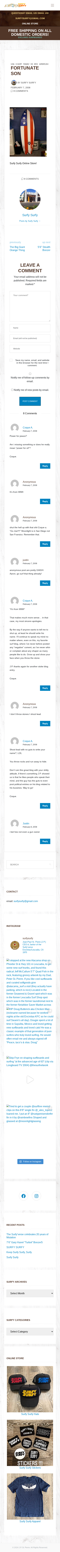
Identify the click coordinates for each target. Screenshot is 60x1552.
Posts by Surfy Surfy (29, 221)
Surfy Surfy (28, 83)
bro (36, 64)
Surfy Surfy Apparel (30, 1521)
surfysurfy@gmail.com (30, 18)
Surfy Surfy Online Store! (23, 163)
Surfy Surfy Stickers (30, 1467)
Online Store (30, 23)
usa (12, 64)
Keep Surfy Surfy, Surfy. (19, 1252)
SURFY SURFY (15, 1247)
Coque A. (28, 427)
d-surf (19, 64)
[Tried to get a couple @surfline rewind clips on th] (30, 1128)
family (26, 64)
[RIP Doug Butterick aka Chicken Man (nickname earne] (30, 1031)
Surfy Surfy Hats (30, 1414)
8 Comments (21, 91)
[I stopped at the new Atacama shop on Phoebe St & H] (30, 982)
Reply (45, 466)
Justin (26, 823)
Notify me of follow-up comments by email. (30, 379)
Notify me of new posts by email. (31, 390)
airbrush (43, 64)
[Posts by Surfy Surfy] (14, 82)
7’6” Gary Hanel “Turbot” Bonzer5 (24, 1242)
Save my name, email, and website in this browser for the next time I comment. (32, 363)
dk (32, 64)
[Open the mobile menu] (52, 5)
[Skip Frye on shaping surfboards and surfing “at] (30, 1079)
